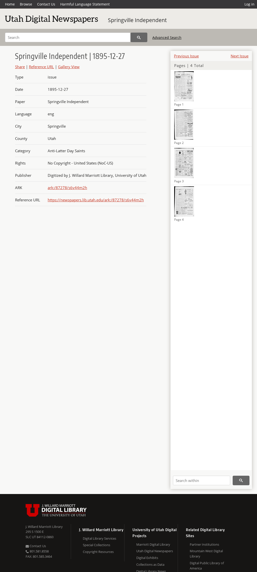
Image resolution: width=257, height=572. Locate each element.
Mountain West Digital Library (206, 553)
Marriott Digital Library (153, 544)
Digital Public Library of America (207, 565)
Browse (26, 4)
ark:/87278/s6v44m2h (67, 187)
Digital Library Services (99, 538)
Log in (249, 4)
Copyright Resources (98, 551)
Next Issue (239, 55)
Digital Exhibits (147, 557)
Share (20, 66)
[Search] (139, 37)
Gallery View (69, 66)
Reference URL (41, 66)
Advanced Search (166, 37)
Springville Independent (137, 20)
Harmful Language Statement (85, 4)
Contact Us (46, 4)
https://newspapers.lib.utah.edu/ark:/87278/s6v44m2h (96, 199)
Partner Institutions (204, 544)
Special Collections (96, 545)
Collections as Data (150, 564)
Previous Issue (186, 55)
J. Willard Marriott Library (44, 526)
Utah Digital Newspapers (154, 551)
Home (10, 4)
